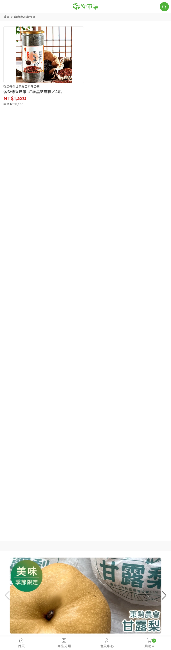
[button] (85, 596)
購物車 (150, 643)
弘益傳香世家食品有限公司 (21, 86)
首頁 (6, 17)
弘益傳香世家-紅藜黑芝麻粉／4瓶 (32, 91)
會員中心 (107, 646)
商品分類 (64, 646)
